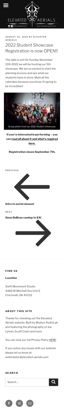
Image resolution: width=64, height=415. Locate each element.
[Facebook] (8, 403)
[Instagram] (19, 403)
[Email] (29, 403)
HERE (52, 340)
